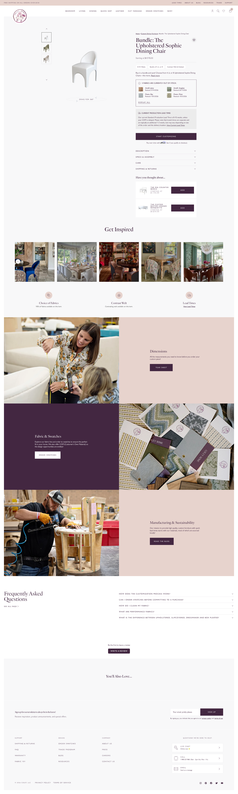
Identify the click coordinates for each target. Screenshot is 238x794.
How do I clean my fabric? (134, 606)
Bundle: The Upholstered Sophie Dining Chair (174, 34)
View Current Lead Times (176, 125)
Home (138, 34)
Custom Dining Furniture (149, 34)
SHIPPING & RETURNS (25, 744)
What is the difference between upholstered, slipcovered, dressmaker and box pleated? (169, 618)
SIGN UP (212, 712)
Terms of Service (62, 783)
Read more (155, 75)
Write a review (119, 651)
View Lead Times (189, 306)
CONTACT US (108, 761)
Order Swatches (47, 455)
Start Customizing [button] (166, 136)
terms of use (218, 718)
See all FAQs (10, 606)
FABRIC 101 (20, 761)
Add (182, 190)
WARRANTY (20, 755)
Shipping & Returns (146, 169)
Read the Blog (162, 541)
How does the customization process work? (144, 594)
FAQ (17, 749)
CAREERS (106, 755)
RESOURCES (64, 761)
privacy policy (206, 718)
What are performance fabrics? (137, 612)
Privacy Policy (43, 783)
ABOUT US (107, 744)
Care (138, 163)
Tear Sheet (161, 367)
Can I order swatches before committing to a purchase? (151, 600)
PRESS (105, 749)
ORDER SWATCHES (67, 744)
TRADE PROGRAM (67, 749)
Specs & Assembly (145, 157)
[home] (20, 16)
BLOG (61, 755)
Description (142, 151)
